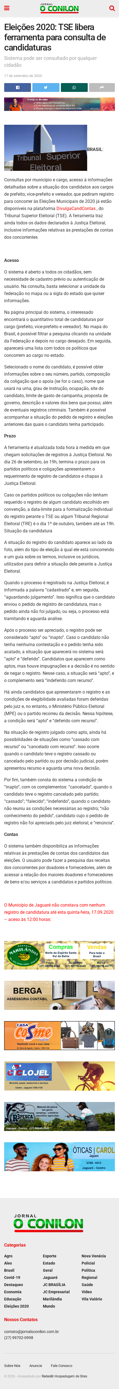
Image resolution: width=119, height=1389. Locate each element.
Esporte (49, 1256)
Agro (8, 1256)
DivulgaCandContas (76, 208)
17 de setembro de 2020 (23, 76)
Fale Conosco (61, 1366)
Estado (49, 1263)
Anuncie (35, 1366)
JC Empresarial (56, 1292)
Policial (88, 1263)
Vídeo (87, 1292)
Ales (8, 1263)
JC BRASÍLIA (54, 1284)
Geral (48, 1270)
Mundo (49, 1306)
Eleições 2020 (16, 1306)
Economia (13, 1292)
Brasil (9, 1270)
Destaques (13, 1284)
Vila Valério (92, 1299)
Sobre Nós (12, 1366)
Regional (89, 1277)
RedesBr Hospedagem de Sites (64, 1376)
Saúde (87, 1284)
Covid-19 (12, 1277)
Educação (12, 1299)
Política (88, 1270)
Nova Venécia (94, 1256)
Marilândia (52, 1299)
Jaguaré (50, 1277)
